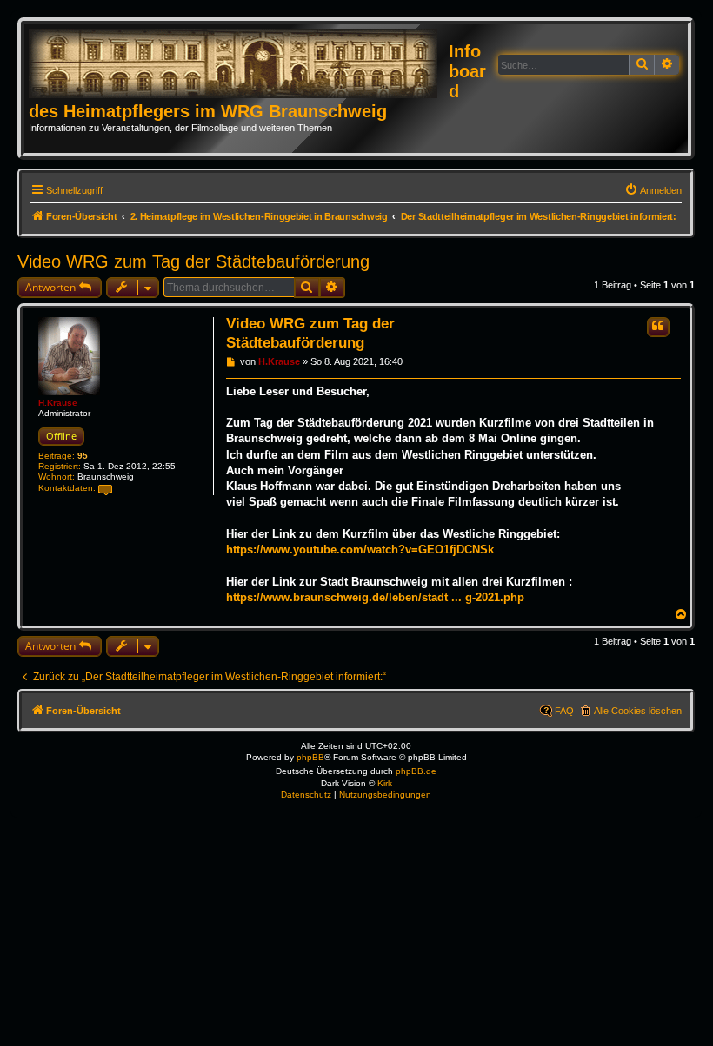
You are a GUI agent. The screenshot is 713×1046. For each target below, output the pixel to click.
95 (82, 455)
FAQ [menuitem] (564, 710)
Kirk (384, 783)
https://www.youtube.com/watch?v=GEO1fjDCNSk (360, 549)
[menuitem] (653, 190)
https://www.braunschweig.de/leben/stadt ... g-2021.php (375, 597)
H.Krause (57, 402)
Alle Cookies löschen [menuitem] (638, 710)
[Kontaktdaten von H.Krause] (105, 488)
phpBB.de (416, 771)
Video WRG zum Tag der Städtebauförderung (193, 261)
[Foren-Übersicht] (239, 64)
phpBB (310, 757)
